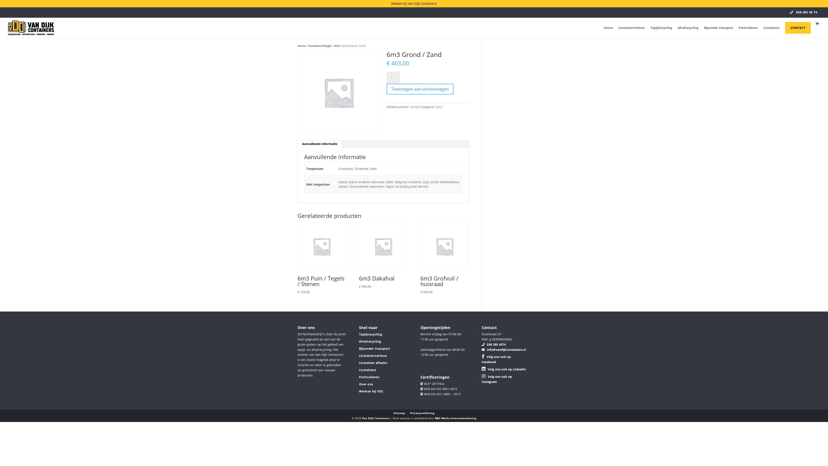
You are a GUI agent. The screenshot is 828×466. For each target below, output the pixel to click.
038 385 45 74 (806, 12)
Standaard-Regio (320, 46)
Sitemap (399, 413)
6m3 (337, 46)
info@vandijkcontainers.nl (506, 350)
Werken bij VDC (371, 391)
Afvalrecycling (688, 28)
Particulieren (748, 28)
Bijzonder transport (718, 28)
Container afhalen (373, 363)
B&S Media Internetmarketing (456, 418)
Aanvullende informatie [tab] (319, 144)
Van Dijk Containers (376, 418)
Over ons (366, 384)
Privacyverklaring (422, 413)
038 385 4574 (496, 344)
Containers (771, 28)
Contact (798, 28)
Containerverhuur (631, 28)
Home (608, 28)
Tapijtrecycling (661, 28)
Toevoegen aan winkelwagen (420, 89)
